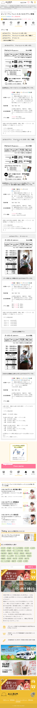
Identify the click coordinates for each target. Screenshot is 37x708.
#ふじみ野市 (10, 556)
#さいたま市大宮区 (18, 550)
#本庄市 (15, 558)
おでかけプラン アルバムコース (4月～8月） (15, 33)
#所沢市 (16, 553)
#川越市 (9, 548)
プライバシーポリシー (21, 700)
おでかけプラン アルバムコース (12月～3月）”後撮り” (17, 35)
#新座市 (29, 556)
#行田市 (21, 558)
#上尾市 (33, 548)
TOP (4, 24)
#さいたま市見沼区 (20, 556)
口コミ (11, 24)
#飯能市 (3, 558)
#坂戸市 (27, 558)
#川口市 (3, 548)
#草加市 (9, 550)
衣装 (26, 24)
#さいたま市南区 (5, 561)
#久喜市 (27, 548)
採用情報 (18, 701)
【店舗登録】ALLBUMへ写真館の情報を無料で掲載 (21, 640)
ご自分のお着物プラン (8, 40)
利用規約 (12, 700)
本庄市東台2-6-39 (10, 19)
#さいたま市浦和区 (18, 548)
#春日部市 (4, 553)
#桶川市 (14, 561)
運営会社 (30, 700)
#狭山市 (27, 550)
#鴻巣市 (3, 556)
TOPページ (6, 700)
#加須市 (9, 558)
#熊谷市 (22, 553)
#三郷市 (20, 561)
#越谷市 (10, 553)
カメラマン (33, 24)
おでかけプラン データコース (10, 38)
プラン (18, 24)
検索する (30, 567)
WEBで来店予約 (14, 465)
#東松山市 (28, 553)
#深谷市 (3, 550)
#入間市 (25, 561)
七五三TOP (23, 2)
